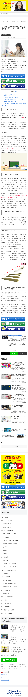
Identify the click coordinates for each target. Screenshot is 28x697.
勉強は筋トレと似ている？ (10, 101)
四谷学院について (5, 590)
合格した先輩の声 (5, 576)
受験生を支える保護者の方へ (8, 570)
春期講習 (5, 547)
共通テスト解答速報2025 (10, 563)
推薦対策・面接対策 (6, 603)
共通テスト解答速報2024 (10, 566)
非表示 (15, 91)
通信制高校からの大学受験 (7, 610)
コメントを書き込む (14, 446)
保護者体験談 (6, 573)
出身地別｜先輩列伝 (8, 580)
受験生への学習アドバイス (7, 530)
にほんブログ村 (5, 680)
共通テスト (5, 560)
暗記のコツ (6, 95)
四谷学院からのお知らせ (9, 593)
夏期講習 (5, 550)
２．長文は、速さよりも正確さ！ (10, 97)
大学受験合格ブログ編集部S (15, 335)
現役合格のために (7, 523)
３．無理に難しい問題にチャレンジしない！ (12, 99)
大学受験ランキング (5, 674)
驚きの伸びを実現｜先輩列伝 (10, 586)
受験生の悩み (4, 517)
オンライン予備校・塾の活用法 (10, 540)
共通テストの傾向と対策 (7, 596)
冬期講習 (5, 553)
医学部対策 (4, 600)
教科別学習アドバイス (7, 34)
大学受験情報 (4, 557)
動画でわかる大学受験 (6, 613)
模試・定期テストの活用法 (9, 533)
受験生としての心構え (6, 520)
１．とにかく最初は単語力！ (9, 94)
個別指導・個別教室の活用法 (10, 543)
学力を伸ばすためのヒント (9, 583)
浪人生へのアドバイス (8, 527)
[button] (26, 14)
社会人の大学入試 (5, 606)
